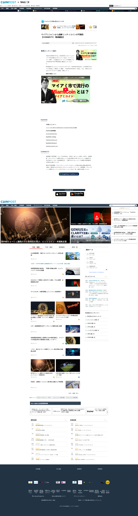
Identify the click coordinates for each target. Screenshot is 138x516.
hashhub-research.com (52, 146)
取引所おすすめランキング (94, 316)
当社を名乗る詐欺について (59, 496)
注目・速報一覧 (73, 393)
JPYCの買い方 (91, 326)
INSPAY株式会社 (93, 298)
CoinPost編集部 (45, 43)
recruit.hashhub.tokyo (51, 133)
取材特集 (29, 8)
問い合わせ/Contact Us (38, 496)
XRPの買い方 (90, 333)
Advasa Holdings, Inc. (94, 280)
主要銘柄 (21, 8)
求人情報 (58, 469)
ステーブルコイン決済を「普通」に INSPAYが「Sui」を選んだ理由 (98, 300)
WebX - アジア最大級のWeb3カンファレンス (89, 500)
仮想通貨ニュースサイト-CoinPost (71, 506)
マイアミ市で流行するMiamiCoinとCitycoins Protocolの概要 (61, 127)
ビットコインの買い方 (93, 319)
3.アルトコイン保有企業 (71, 397)
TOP (2, 8)
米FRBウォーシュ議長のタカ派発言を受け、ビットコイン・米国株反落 (42, 374)
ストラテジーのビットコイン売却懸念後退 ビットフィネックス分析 (67, 316)
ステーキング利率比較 (25, 5)
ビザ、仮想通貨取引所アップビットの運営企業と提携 (46, 326)
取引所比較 (47, 8)
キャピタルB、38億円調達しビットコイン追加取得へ (46, 291)
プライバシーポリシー (79, 496)
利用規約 (100, 469)
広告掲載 (38, 469)
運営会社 (100, 496)
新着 (7, 8)
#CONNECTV (61, 160)
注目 (73, 43)
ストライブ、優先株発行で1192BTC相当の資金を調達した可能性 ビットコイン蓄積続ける (42, 317)
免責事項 (79, 469)
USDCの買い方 (91, 323)
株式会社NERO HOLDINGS (95, 290)
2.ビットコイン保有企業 (58, 397)
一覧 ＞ (135, 208)
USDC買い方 (15, 5)
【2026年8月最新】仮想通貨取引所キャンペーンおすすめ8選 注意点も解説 (52, 263)
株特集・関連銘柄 (36, 5)
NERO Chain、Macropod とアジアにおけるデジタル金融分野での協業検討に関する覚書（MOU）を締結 (38, 411)
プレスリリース (38, 8)
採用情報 (55, 8)
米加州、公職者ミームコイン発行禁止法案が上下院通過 (47, 382)
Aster (90, 305)
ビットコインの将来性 (6, 5)
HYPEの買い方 (91, 337)
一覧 (105, 276)
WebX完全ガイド (117, 5)
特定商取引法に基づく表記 (48, 500)
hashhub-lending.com (51, 140)
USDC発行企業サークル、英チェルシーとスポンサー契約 (68, 374)
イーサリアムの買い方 (93, 330)
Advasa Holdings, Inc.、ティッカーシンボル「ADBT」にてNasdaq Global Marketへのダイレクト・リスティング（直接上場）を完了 (98, 284)
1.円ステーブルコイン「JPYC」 (44, 397)
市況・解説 (14, 8)
